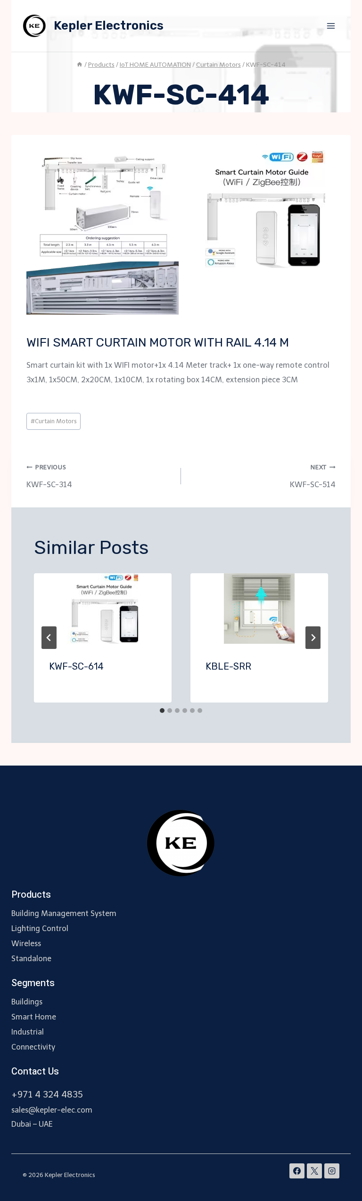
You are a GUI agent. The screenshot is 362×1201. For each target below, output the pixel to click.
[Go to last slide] (49, 637)
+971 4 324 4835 (47, 1094)
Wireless (26, 943)
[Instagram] (331, 1170)
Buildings (26, 1001)
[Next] (313, 637)
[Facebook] (296, 1170)
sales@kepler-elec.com (51, 1110)
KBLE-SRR (228, 666)
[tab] (162, 710)
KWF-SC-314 (49, 476)
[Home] (79, 65)
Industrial (27, 1031)
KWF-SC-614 (76, 666)
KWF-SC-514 (313, 476)
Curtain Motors (54, 421)
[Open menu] (330, 25)
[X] (314, 1170)
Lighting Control (39, 928)
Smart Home (33, 1016)
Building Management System (63, 913)
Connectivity (33, 1047)
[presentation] (103, 608)
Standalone (31, 958)
